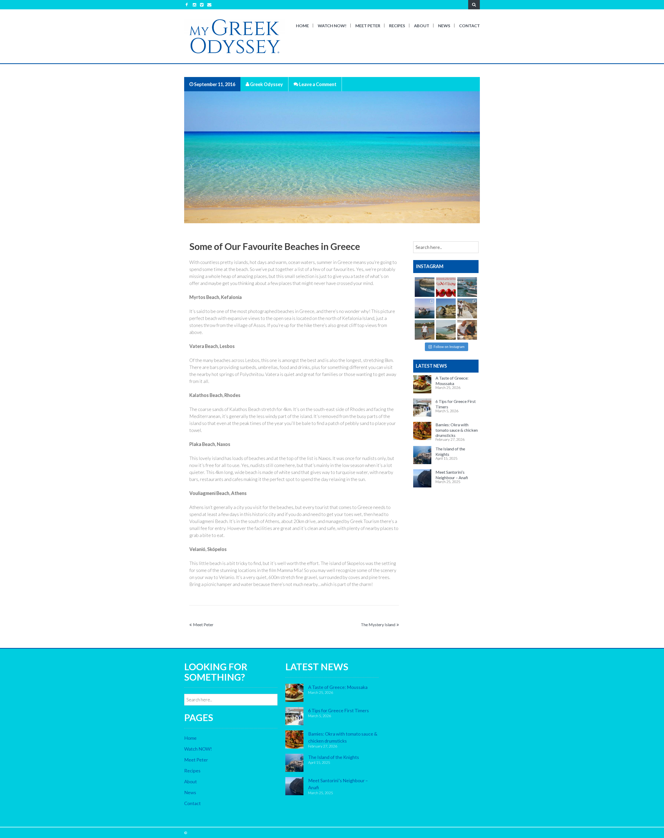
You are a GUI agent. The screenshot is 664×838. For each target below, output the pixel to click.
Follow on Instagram (449, 347)
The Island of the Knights (333, 757)
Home (302, 25)
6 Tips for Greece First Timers (338, 710)
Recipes (397, 25)
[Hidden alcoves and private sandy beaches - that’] (446, 330)
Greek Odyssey (266, 84)
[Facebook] (186, 4)
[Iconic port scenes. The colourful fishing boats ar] (467, 287)
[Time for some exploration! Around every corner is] (424, 287)
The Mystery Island (378, 624)
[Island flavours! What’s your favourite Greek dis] (467, 330)
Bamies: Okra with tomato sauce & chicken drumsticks (456, 430)
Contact (469, 25)
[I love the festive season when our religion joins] (446, 287)
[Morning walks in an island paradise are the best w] (424, 330)
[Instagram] (194, 4)
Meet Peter (367, 25)
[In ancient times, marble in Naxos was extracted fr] (467, 308)
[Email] (209, 4)
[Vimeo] (202, 4)
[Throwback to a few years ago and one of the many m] (424, 308)
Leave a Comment (317, 84)
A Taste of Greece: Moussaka (338, 687)
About (421, 25)
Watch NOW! (332, 25)
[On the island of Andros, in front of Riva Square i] (446, 308)
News (444, 25)
